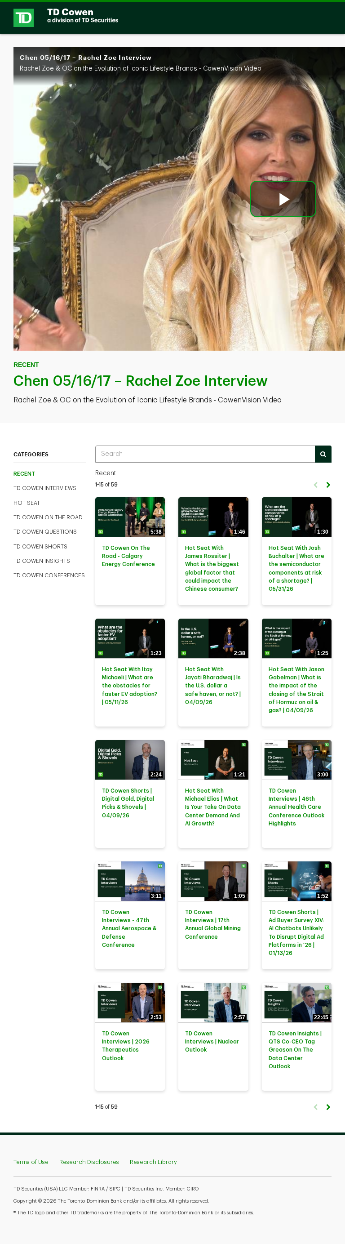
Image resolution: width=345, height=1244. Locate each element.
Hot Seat (26, 503)
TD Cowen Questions (45, 532)
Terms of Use (31, 1162)
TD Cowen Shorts (40, 546)
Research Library (153, 1162)
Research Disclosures (89, 1162)
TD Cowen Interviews (44, 488)
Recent (24, 474)
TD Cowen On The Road (48, 517)
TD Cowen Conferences (49, 575)
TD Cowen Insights (41, 561)
